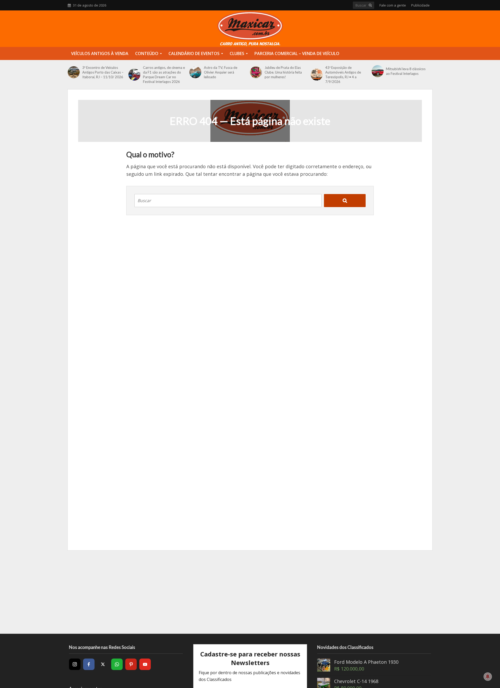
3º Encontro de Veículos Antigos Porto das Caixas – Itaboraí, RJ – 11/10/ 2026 (102, 72)
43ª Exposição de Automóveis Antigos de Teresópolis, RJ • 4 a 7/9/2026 (343, 74)
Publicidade (420, 5)
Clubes (237, 53)
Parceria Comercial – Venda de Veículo (296, 53)
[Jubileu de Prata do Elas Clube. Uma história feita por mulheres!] (256, 72)
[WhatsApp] (117, 664)
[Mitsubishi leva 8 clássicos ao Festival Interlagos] (378, 71)
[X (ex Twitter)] (103, 664)
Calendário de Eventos (194, 53)
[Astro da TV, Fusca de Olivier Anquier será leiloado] (195, 72)
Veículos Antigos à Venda (99, 53)
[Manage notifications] (488, 676)
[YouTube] (145, 664)
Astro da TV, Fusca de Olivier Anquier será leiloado (220, 72)
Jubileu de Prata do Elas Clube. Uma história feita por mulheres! (283, 72)
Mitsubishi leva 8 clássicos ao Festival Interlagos (406, 71)
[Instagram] (74, 664)
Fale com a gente (392, 5)
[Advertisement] (250, 592)
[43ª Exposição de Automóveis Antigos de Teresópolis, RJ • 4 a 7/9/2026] (317, 75)
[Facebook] (89, 664)
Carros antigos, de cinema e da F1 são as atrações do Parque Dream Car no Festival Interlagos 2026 (164, 74)
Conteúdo (146, 53)
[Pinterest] (131, 664)
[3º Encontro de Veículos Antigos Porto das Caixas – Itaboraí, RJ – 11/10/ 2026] (74, 72)
